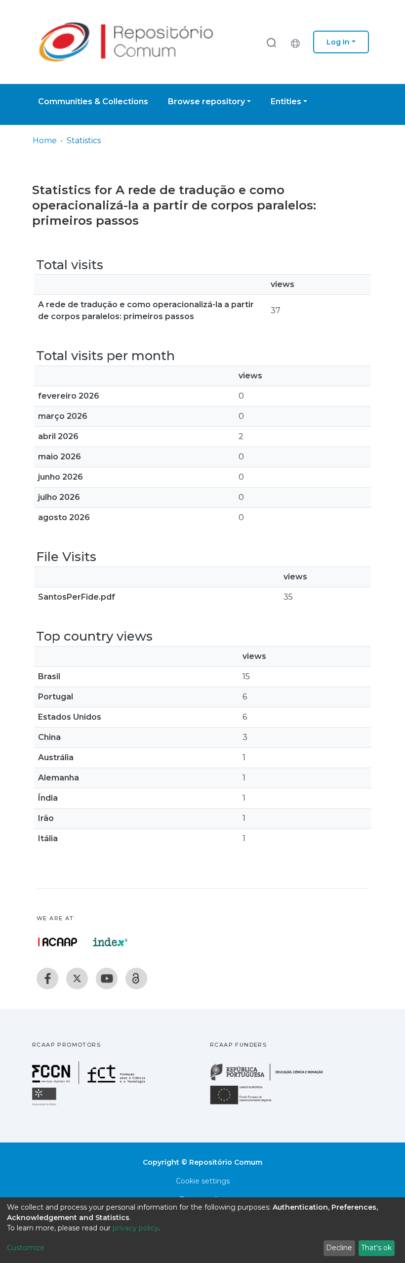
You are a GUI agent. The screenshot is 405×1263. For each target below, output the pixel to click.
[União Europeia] (246, 1103)
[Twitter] (77, 978)
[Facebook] (47, 978)
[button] (298, 42)
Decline (339, 1247)
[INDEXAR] (110, 942)
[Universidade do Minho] (45, 1104)
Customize (25, 1247)
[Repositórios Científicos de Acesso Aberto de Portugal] (58, 942)
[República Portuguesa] (271, 1079)
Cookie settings (203, 1181)
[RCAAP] (136, 978)
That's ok (376, 1247)
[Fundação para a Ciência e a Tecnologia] (90, 1081)
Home (45, 140)
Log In (338, 42)
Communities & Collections (93, 101)
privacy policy (136, 1227)
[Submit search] (271, 42)
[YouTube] (107, 978)
